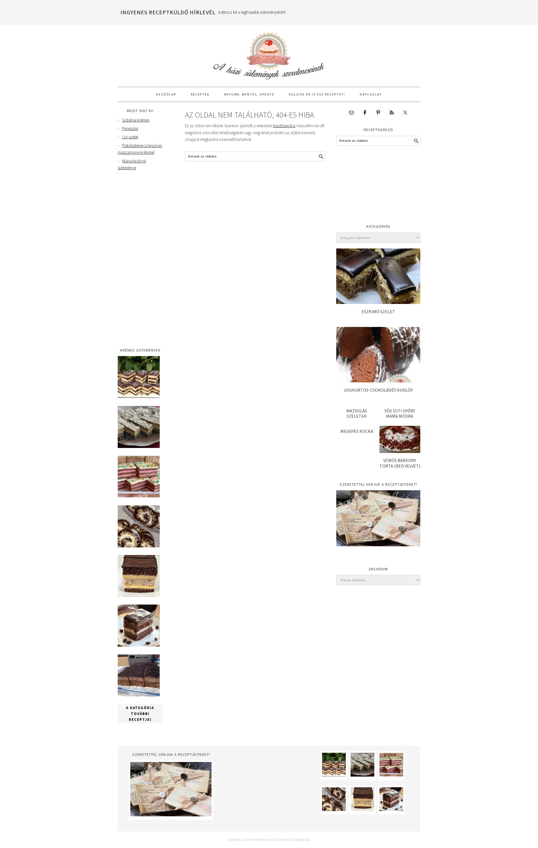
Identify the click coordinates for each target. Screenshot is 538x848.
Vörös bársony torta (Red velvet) (399, 462)
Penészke (130, 128)
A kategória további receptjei (140, 713)
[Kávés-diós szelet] (139, 695)
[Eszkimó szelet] (378, 302)
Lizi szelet (130, 137)
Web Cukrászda (269, 53)
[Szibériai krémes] (139, 396)
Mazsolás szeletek (356, 413)
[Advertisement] (378, 186)
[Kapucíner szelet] (139, 645)
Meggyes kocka (356, 431)
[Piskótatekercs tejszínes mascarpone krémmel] (139, 546)
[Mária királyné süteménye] (139, 595)
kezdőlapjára (284, 125)
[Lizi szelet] (139, 496)
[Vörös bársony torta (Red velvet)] (399, 451)
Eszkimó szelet (378, 311)
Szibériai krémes (135, 120)
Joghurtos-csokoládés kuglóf (378, 390)
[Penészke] (139, 446)
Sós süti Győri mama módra (399, 413)
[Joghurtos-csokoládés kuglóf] (378, 381)
